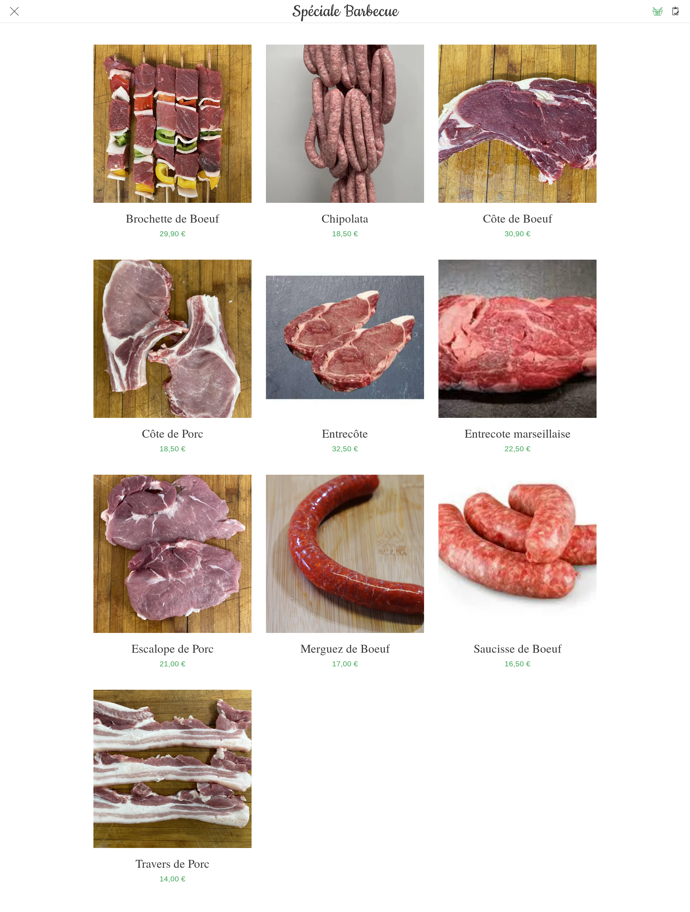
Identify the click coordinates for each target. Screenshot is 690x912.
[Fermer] (14, 11)
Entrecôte (345, 433)
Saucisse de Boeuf (518, 648)
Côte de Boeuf (517, 218)
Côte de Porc (172, 433)
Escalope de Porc (173, 648)
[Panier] (657, 11)
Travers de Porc (172, 863)
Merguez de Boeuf (345, 648)
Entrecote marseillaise (518, 433)
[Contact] (675, 11)
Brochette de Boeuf (172, 218)
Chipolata (345, 218)
